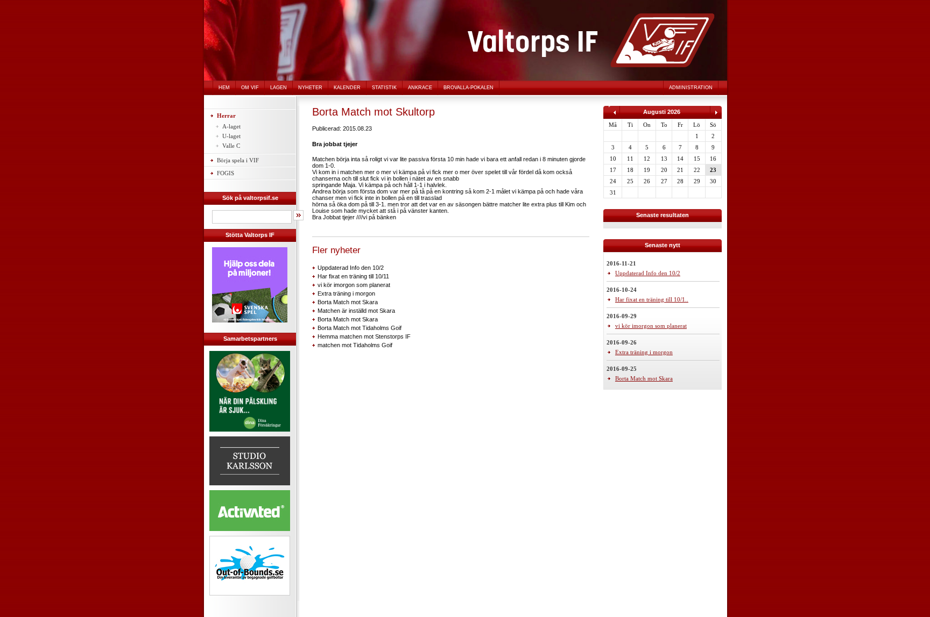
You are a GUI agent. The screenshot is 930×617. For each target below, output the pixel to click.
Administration (691, 87)
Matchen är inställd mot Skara (356, 310)
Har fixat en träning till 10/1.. (651, 299)
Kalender (347, 87)
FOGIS (225, 173)
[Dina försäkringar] (249, 433)
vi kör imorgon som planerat (354, 285)
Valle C (231, 145)
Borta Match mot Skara (348, 302)
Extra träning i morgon (346, 293)
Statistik (384, 87)
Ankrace (420, 87)
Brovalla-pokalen (468, 87)
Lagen (278, 87)
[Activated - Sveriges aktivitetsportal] (249, 532)
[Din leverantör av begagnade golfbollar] (249, 566)
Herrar (226, 115)
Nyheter (310, 87)
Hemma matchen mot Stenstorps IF (364, 336)
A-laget (231, 126)
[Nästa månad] (716, 116)
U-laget (231, 136)
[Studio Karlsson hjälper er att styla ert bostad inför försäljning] (249, 487)
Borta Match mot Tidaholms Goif (359, 328)
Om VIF (250, 87)
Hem (224, 87)
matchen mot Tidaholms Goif (355, 345)
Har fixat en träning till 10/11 (353, 276)
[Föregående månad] (614, 116)
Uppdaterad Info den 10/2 (351, 267)
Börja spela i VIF (238, 160)
